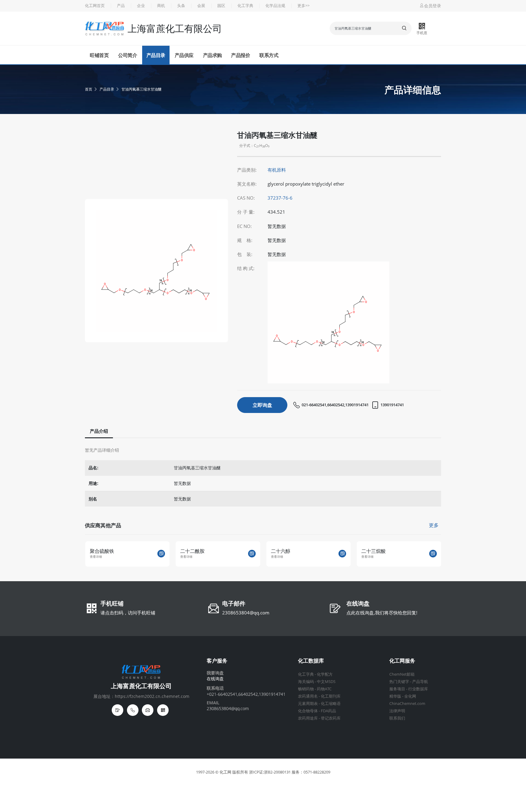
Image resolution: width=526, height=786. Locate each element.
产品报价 (240, 55)
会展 (201, 5)
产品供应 (184, 55)
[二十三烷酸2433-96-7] (363, 553)
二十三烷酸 (304, 551)
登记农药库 (331, 718)
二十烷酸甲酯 (397, 551)
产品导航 (420, 681)
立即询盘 (262, 405)
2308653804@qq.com (245, 613)
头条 (181, 5)
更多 (434, 525)
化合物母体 (308, 710)
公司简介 (127, 55)
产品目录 (155, 55)
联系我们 (397, 718)
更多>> (303, 5)
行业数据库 (418, 689)
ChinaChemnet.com (407, 703)
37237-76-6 (280, 198)
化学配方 (325, 674)
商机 (161, 5)
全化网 (410, 696)
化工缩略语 (331, 703)
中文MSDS (326, 681)
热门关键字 (399, 681)
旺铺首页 (99, 55)
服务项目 (397, 689)
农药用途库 (308, 718)
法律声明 (397, 710)
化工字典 (245, 5)
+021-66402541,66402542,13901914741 (246, 694)
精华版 (395, 696)
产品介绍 (99, 431)
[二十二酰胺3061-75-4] (182, 553)
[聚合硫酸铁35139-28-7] (91, 553)
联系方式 (268, 55)
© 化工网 (223, 772)
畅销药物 (306, 689)
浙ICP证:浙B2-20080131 (270, 772)
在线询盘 (358, 604)
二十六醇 (211, 551)
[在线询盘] (117, 710)
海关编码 (306, 681)
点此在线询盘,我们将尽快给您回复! (381, 613)
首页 (88, 89)
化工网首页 (95, 5)
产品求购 (212, 55)
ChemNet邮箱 (402, 674)
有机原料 (277, 170)
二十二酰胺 (122, 551)
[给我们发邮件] (147, 710)
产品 (121, 5)
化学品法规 (275, 5)
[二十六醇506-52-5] (272, 553)
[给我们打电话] (133, 710)
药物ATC (324, 689)
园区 (221, 5)
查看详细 (116, 557)
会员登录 (432, 6)
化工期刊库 (331, 696)
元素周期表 (308, 703)
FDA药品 (328, 710)
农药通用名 (308, 696)
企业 (141, 5)
